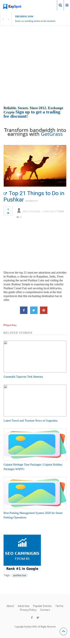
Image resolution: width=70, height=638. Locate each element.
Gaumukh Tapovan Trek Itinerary (23, 376)
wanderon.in (31, 200)
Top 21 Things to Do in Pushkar (34, 196)
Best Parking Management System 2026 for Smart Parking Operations (33, 515)
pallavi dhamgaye (31, 211)
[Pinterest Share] (43, 310)
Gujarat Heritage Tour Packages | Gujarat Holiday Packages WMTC (33, 467)
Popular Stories (42, 606)
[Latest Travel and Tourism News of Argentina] (35, 400)
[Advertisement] (35, 69)
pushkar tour (19, 575)
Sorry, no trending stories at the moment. (35, 21)
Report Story (11, 325)
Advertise (23, 606)
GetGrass (52, 133)
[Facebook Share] (23, 310)
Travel (60, 211)
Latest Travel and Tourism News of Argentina (30, 420)
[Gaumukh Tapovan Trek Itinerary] (35, 356)
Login (51, 5)
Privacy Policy (28, 610)
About (10, 606)
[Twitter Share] (34, 310)
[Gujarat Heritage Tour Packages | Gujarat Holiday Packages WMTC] (35, 444)
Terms (59, 606)
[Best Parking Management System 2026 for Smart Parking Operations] (35, 493)
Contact (45, 610)
